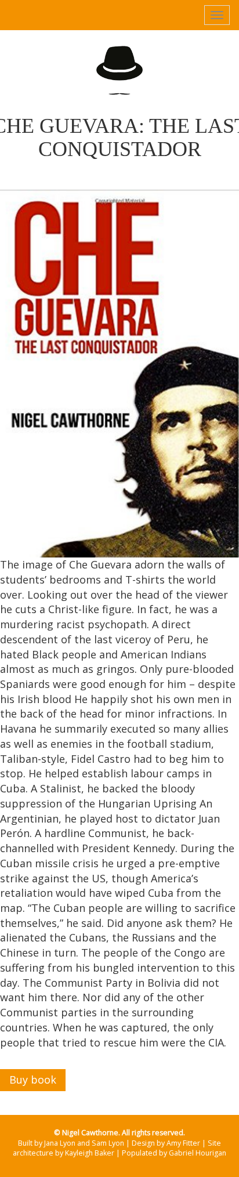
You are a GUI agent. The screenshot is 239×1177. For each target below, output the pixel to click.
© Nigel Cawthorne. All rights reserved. (119, 1133)
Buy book (32, 1080)
